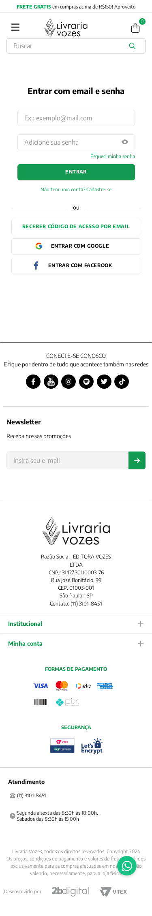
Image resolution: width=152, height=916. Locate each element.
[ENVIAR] (137, 460)
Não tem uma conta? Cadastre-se (76, 190)
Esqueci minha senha (112, 156)
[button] (125, 142)
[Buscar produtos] (134, 46)
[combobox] (76, 46)
